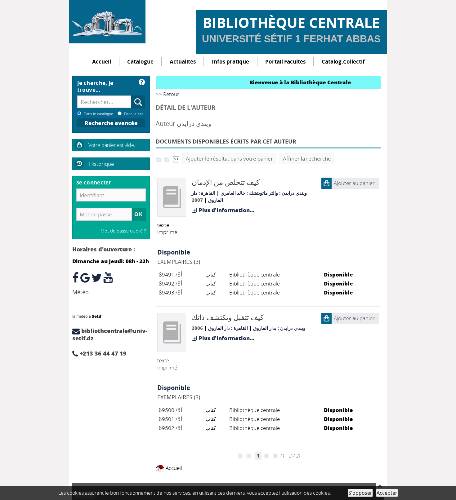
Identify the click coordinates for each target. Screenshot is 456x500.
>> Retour (167, 94)
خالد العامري (233, 193)
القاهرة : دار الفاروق (228, 328)
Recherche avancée (111, 122)
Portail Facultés (285, 61)
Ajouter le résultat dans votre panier (229, 158)
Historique (101, 163)
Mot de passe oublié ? (123, 231)
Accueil (101, 61)
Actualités (183, 61)
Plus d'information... (226, 210)
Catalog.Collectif (343, 61)
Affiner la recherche (307, 158)
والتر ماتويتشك (263, 193)
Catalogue (140, 61)
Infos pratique (230, 61)
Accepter (387, 492)
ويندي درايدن (294, 193)
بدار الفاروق (264, 328)
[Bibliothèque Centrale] (107, 21)
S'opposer (360, 492)
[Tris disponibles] (176, 158)
